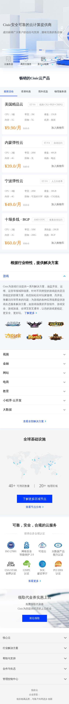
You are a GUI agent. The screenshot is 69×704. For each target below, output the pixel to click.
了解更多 (29, 313)
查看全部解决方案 (33, 421)
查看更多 (33, 581)
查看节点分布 (33, 507)
